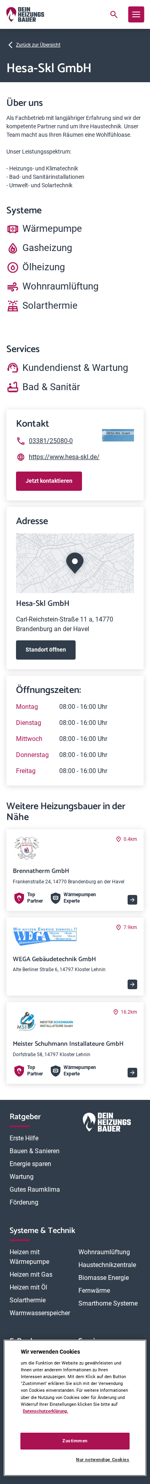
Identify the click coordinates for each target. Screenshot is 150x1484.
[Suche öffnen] (114, 14)
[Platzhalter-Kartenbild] (75, 563)
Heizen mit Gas (31, 1274)
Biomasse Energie (103, 1278)
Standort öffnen (46, 649)
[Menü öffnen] (136, 14)
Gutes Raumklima (35, 1189)
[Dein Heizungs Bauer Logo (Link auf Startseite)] (25, 14)
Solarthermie (28, 1300)
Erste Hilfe (24, 1138)
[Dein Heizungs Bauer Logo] (107, 1124)
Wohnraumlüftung (104, 1252)
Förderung (24, 1202)
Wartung (22, 1176)
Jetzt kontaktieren (49, 481)
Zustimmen (75, 1441)
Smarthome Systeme (108, 1303)
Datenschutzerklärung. (45, 1411)
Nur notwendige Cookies (102, 1460)
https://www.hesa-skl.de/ (64, 457)
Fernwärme (94, 1290)
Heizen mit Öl (28, 1287)
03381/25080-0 (51, 441)
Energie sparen (30, 1164)
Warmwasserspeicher (40, 1313)
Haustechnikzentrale (107, 1265)
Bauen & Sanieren (35, 1151)
